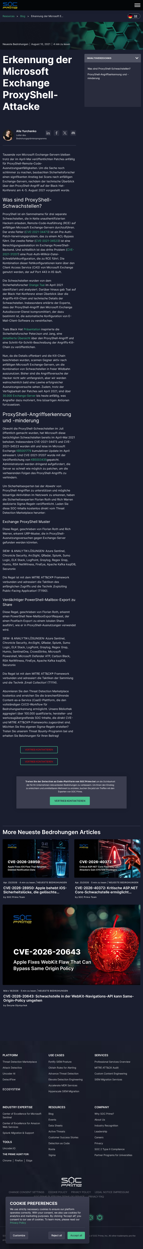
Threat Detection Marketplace (20, 1061)
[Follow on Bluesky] (100, 1218)
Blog (22, 16)
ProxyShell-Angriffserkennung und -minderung (108, 76)
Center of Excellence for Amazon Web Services (21, 1125)
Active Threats (56, 1131)
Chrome (7, 1160)
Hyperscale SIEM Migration (63, 1091)
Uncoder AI (9, 1073)
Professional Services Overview (112, 1061)
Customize (19, 1235)
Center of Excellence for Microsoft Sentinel (22, 1115)
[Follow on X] (65, 133)
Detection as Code (59, 1143)
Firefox (19, 1160)
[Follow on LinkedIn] (48, 133)
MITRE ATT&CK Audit (107, 1067)
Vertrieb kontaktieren (39, 749)
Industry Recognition (106, 1125)
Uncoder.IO (9, 1148)
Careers (99, 1137)
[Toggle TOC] (137, 58)
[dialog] (47, 1220)
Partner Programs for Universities (113, 1155)
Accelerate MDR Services (62, 1085)
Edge (29, 1160)
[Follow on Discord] (73, 133)
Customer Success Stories (63, 1137)
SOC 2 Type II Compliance (110, 1149)
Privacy (99, 1143)
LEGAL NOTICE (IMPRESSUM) (112, 1192)
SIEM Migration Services (108, 1079)
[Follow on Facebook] (56, 133)
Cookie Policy (57, 1192)
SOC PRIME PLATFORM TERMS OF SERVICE (59, 1196)
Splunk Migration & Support (18, 1132)
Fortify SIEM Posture (60, 1061)
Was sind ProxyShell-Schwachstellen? (109, 68)
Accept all (76, 1235)
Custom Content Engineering (111, 1073)
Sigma (52, 1155)
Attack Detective (12, 1067)
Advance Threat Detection (63, 1073)
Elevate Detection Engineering (65, 1079)
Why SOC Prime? (104, 1113)
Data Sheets (55, 1125)
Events (52, 1119)
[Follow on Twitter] (90, 1218)
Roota (51, 1149)
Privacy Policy (18, 1222)
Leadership (101, 1131)
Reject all (56, 1235)
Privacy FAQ (96, 1196)
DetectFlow (9, 1079)
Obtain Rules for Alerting (62, 1067)
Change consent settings (26, 1192)
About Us (100, 1119)
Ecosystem (11, 1089)
